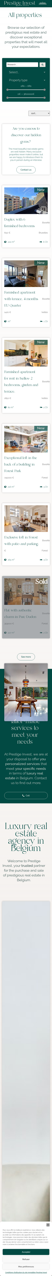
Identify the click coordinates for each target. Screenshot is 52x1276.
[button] (48, 1225)
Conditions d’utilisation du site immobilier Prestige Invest (26, 1272)
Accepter (26, 1252)
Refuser (26, 1259)
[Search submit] (42, 64)
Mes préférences (26, 1266)
